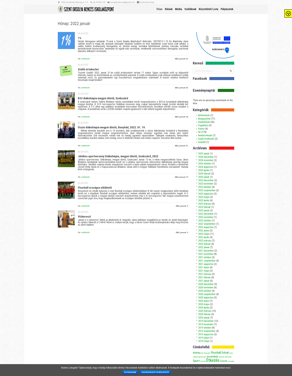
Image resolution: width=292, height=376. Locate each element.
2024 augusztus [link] (205, 166)
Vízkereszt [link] (84, 216)
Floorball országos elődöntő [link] (95, 187)
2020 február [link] (204, 314)
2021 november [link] (205, 254)
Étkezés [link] (212, 360)
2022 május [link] (203, 233)
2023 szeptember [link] (207, 190)
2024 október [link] (204, 163)
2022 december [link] (206, 213)
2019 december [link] (206, 321)
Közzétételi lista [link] (208, 9)
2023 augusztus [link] (205, 193)
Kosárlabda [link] (212, 356)
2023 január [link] (203, 210)
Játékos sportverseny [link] (200, 357)
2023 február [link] (204, 207)
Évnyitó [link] (223, 360)
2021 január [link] (203, 280)
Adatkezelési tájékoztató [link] (155, 372)
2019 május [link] (203, 341)
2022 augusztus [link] (205, 227)
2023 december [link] (206, 180)
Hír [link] (199, 132)
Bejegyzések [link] (204, 118)
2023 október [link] (204, 187)
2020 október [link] (204, 290)
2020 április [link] (203, 307)
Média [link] (178, 9)
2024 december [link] (206, 156)
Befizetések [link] (204, 115)
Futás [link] (231, 353)
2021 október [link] (204, 257)
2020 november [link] (205, 287)
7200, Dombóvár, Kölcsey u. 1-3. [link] (74, 2)
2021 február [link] (204, 277)
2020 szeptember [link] (207, 294)
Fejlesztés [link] (207, 353)
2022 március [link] (204, 240)
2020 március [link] (204, 310)
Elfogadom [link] (130, 372)
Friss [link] (159, 9)
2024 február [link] (204, 173)
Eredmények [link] (204, 122)
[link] (66, 40)
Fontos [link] (201, 128)
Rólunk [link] (169, 9)
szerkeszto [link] (85, 59)
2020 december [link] (206, 284)
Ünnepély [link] (231, 361)
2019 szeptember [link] (207, 331)
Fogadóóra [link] (203, 125)
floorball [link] (216, 352)
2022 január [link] (203, 247)
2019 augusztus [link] (205, 334)
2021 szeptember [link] (207, 260)
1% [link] (79, 38)
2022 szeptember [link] (207, 223)
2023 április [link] (203, 200)
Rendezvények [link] (205, 135)
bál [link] (202, 353)
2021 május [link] (203, 270)
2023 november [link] (205, 183)
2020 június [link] (203, 300)
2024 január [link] (203, 177)
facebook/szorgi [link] (147, 2)
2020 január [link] (203, 317)
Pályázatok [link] (227, 9)
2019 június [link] (203, 337)
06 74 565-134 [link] (99, 2)
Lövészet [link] (221, 357)
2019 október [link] (204, 327)
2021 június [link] (203, 267)
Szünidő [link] (202, 142)
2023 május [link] (203, 197)
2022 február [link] (204, 243)
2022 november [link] (205, 217)
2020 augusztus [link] (205, 297)
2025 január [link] (203, 153)
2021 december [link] (206, 250)
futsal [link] (225, 352)
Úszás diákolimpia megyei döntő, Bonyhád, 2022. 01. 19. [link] (112, 127)
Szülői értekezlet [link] (88, 69)
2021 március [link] (204, 274)
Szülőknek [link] (190, 9)
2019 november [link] (205, 324)
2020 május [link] (203, 304)
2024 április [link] (203, 170)
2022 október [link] (204, 220)
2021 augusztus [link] (205, 264)
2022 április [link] (203, 237)
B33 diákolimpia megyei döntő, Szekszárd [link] (103, 98)
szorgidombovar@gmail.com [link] (122, 2)
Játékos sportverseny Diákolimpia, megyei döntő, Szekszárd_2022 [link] (118, 156)
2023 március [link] (204, 203)
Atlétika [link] (196, 352)
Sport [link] (196, 361)
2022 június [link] (203, 230)
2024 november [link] (205, 160)
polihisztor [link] (228, 357)
